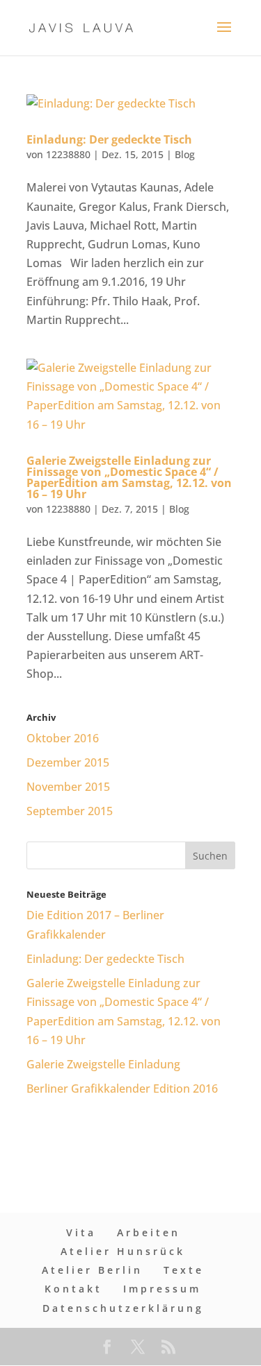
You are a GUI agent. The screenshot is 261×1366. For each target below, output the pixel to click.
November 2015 (68, 786)
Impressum (162, 1288)
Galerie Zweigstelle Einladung (103, 1064)
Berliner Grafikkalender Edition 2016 (122, 1088)
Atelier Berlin (92, 1270)
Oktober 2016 (62, 738)
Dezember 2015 (67, 762)
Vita (81, 1232)
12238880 (68, 154)
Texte (184, 1270)
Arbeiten (148, 1232)
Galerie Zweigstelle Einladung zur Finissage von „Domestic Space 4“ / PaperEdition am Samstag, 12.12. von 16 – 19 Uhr (129, 477)
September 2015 (69, 811)
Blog (185, 154)
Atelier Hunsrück (123, 1251)
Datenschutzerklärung (123, 1308)
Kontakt (73, 1288)
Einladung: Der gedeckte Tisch (109, 139)
